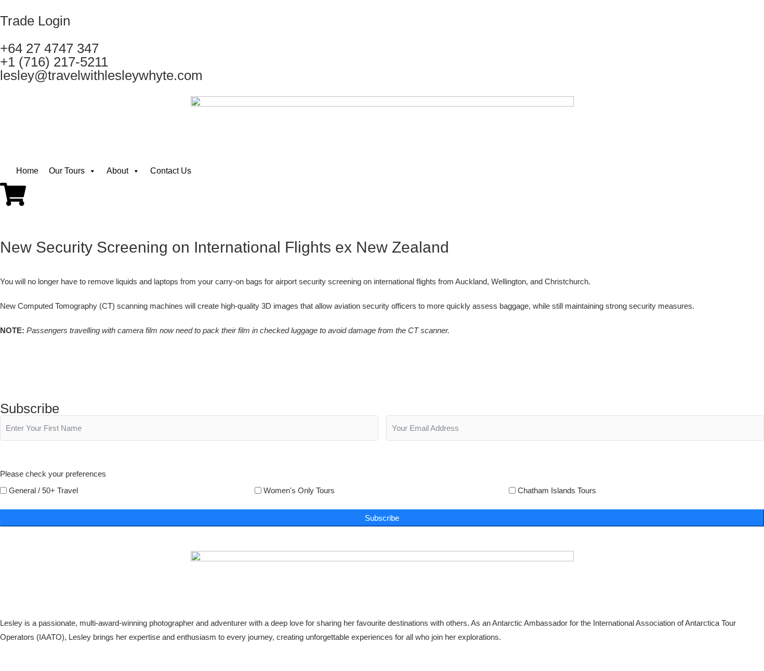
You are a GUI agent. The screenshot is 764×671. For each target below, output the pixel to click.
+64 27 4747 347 (49, 48)
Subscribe (382, 518)
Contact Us (170, 170)
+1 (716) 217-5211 (54, 62)
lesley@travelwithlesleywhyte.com (101, 75)
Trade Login (35, 21)
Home (27, 170)
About (117, 170)
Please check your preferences (53, 473)
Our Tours (67, 170)
